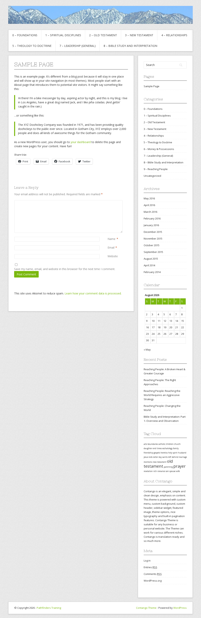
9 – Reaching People (156, 169)
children (170, 444)
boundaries (153, 444)
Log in (147, 560)
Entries (150, 567)
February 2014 (152, 272)
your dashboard (81, 142)
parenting (168, 466)
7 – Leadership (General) (77, 46)
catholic (161, 444)
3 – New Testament (139, 35)
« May (147, 349)
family (176, 448)
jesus (146, 457)
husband (182, 452)
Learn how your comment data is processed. (93, 293)
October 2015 (151, 245)
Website (113, 256)
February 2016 (152, 218)
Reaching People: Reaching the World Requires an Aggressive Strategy (162, 395)
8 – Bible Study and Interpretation (130, 46)
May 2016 (149, 198)
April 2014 (149, 265)
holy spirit (172, 452)
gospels (157, 452)
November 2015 (153, 238)
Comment (108, 202)
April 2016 (149, 205)
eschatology (167, 448)
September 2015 (153, 252)
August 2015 (151, 258)
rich (155, 471)
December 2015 (153, 232)
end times (157, 448)
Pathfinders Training (49, 608)
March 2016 (150, 212)
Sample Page (151, 86)
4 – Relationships (174, 35)
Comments (153, 574)
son (167, 471)
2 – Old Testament (103, 35)
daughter (148, 448)
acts (145, 444)
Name (111, 239)
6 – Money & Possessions (159, 149)
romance (161, 471)
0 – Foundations (24, 35)
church (177, 444)
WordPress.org (153, 580)
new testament (159, 462)
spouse (172, 471)
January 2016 (151, 225)
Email (111, 247)
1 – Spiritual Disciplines (63, 35)
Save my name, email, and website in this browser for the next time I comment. (64, 269)
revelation (148, 471)
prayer (179, 466)
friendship (148, 452)
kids (151, 457)
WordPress (180, 608)
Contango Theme (146, 608)
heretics (164, 452)
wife (178, 471)
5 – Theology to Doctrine (31, 46)
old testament (158, 464)
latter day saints (160, 457)
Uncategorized (152, 176)
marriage (183, 457)
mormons (148, 462)
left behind (173, 457)
